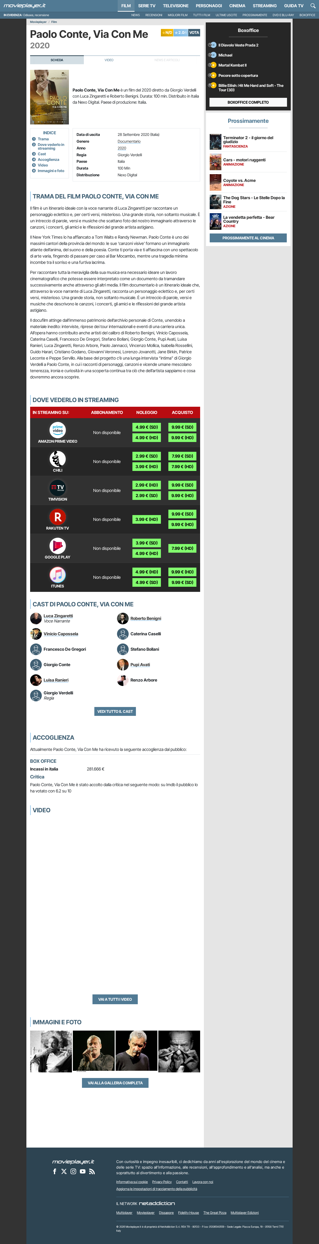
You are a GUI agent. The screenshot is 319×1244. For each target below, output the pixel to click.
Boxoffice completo (248, 102)
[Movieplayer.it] (25, 6)
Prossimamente (255, 15)
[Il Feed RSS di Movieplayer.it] (92, 1171)
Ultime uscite (226, 15)
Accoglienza (48, 159)
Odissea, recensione (36, 15)
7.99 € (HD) (182, 466)
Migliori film (178, 15)
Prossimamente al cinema (248, 238)
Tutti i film (201, 15)
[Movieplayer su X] (64, 1171)
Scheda (57, 60)
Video (109, 60)
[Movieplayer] (73, 1161)
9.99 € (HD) (182, 437)
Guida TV (294, 5)
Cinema (237, 5)
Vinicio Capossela (61, 633)
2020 (122, 148)
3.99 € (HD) (146, 466)
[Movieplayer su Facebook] (54, 1171)
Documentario (129, 141)
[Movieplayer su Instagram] (73, 1171)
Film (126, 5)
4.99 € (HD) (146, 437)
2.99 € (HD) (146, 485)
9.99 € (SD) (182, 427)
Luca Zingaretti (58, 615)
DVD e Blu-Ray (283, 15)
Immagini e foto (51, 170)
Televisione (175, 5)
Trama (43, 139)
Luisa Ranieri (56, 680)
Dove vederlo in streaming (51, 146)
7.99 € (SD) (182, 456)
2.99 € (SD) (147, 456)
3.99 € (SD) (147, 543)
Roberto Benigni (146, 618)
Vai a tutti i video (115, 999)
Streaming (265, 5)
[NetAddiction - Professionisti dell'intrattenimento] (157, 1203)
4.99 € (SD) (147, 427)
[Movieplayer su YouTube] (82, 1171)
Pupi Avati (140, 664)
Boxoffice (307, 15)
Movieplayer (38, 22)
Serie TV (147, 5)
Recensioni (153, 15)
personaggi (209, 5)
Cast (42, 154)
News (135, 15)
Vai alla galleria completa (115, 1083)
